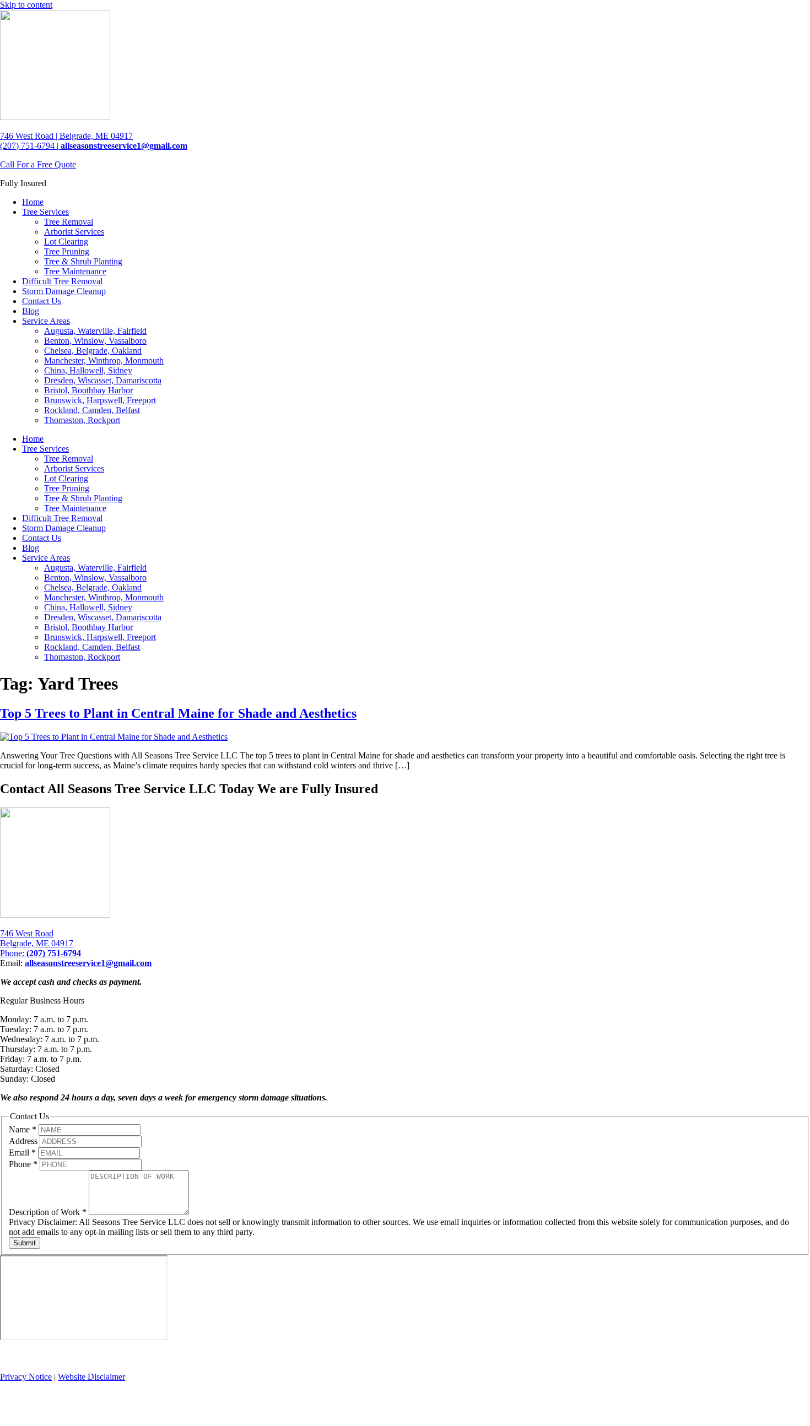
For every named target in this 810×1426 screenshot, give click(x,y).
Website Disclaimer (91, 1376)
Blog (30, 311)
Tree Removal (68, 221)
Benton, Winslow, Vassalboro (95, 340)
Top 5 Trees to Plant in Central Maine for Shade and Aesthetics (178, 713)
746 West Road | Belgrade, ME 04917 (66, 135)
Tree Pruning (66, 251)
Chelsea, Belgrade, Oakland (93, 350)
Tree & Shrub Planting (83, 261)
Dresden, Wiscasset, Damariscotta (102, 380)
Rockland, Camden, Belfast (92, 410)
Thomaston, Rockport (82, 420)
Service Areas (46, 321)
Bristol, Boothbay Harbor (88, 390)
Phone (23, 1164)
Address (24, 1141)
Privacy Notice (26, 1376)
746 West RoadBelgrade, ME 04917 (36, 938)
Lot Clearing (66, 241)
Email (22, 1152)
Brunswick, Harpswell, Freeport (100, 400)
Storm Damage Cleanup (64, 291)
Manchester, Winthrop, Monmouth (104, 360)
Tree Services (45, 211)
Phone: (40, 953)
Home (33, 202)
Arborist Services (74, 231)
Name (22, 1129)
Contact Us (41, 301)
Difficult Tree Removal (62, 281)
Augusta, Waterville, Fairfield (95, 330)
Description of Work (48, 1212)
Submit (24, 1243)
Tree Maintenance (75, 271)
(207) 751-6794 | (29, 145)
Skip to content (26, 4)
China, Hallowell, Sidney (88, 370)
